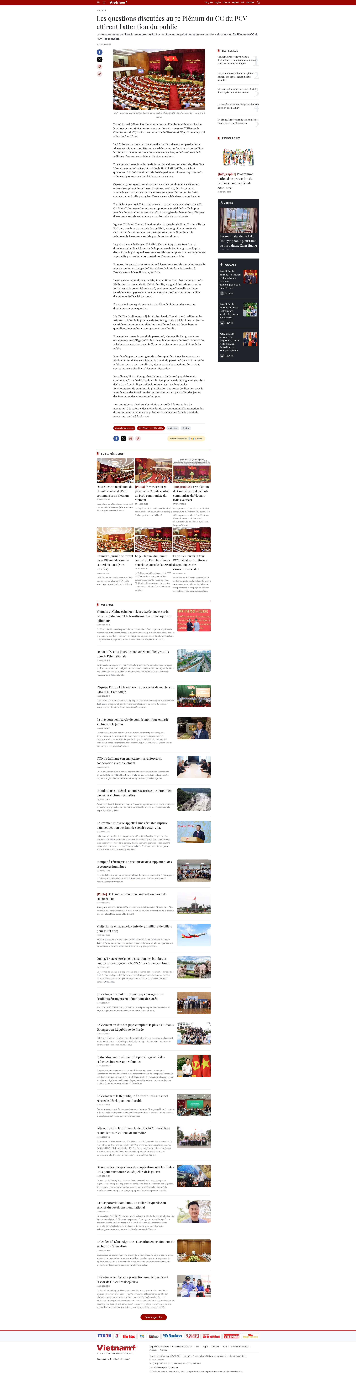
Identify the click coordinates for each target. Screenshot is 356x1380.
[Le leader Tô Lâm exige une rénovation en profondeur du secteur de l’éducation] (194, 1250)
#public (186, 428)
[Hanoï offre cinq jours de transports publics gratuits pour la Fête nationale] (194, 660)
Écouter (229, 293)
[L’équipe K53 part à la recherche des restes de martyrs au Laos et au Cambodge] (194, 696)
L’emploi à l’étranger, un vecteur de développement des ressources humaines (134, 864)
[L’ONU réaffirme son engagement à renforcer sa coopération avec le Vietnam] (194, 767)
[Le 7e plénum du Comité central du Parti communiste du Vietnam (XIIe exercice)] (192, 470)
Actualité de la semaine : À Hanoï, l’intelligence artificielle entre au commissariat (229, 311)
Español (235, 2)
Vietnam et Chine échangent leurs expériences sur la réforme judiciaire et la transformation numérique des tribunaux (134, 616)
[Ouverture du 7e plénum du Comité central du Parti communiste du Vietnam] (115, 470)
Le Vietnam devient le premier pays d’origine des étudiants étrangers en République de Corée (130, 996)
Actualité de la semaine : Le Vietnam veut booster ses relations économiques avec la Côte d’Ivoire (230, 279)
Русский (250, 2)
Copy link (99, 74)
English (218, 2)
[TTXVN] (104, 1336)
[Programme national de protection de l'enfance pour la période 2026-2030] (238, 156)
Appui (205, 1346)
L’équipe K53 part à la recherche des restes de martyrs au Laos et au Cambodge (135, 689)
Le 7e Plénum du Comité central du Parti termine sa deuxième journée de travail (153, 560)
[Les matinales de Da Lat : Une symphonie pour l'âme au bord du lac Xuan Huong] (238, 220)
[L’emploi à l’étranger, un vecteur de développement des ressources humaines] (194, 870)
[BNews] (141, 1336)
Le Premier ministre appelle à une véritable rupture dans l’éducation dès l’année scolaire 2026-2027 (132, 825)
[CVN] (192, 1336)
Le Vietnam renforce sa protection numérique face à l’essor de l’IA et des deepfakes (132, 1279)
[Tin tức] (129, 1336)
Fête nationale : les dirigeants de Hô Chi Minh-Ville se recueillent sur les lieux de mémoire (133, 1130)
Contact (163, 1349)
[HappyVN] (250, 1336)
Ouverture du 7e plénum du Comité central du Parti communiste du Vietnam (115, 491)
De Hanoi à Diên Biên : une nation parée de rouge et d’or (131, 896)
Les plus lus (230, 50)
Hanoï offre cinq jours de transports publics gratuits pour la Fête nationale (133, 653)
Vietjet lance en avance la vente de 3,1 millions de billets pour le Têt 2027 (134, 928)
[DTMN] (211, 1336)
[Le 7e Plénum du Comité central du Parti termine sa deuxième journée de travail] (153, 539)
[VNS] (172, 1336)
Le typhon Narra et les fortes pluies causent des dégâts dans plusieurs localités (235, 76)
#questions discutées (124, 428)
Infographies (231, 138)
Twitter (99, 59)
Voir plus (107, 605)
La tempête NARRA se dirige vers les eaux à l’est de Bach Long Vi (238, 106)
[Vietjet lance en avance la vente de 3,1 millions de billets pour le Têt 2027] (194, 935)
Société (101, 10)
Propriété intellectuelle (159, 1346)
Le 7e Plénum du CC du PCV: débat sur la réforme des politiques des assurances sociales (190, 562)
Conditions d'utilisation (182, 1346)
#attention (172, 428)
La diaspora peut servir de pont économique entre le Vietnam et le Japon (133, 721)
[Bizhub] (153, 1336)
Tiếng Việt (209, 2)
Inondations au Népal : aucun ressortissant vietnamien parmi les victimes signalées (134, 792)
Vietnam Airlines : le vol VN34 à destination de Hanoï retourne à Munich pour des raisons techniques (238, 60)
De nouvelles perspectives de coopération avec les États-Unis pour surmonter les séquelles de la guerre (135, 1169)
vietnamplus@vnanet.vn (167, 1367)
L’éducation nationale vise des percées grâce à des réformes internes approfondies (131, 1059)
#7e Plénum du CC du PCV (151, 428)
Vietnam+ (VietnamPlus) (118, 2)
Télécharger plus (153, 1317)
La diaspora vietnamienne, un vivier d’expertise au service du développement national (131, 1205)
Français (226, 2)
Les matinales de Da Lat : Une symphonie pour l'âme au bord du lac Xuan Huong (238, 240)
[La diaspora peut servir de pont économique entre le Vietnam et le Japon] (194, 728)
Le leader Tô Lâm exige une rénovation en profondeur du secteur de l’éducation (136, 1243)
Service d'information (239, 1346)
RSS (197, 1346)
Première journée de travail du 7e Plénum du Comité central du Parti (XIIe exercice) (115, 562)
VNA (225, 1346)
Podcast (230, 264)
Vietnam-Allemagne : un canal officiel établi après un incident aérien (237, 91)
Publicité (153, 1349)
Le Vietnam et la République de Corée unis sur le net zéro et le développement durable (132, 1098)
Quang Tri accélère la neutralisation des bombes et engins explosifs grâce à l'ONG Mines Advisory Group (133, 960)
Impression (99, 67)
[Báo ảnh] (231, 1336)
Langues (215, 1346)
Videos (228, 203)
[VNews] (117, 1336)
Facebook (99, 52)
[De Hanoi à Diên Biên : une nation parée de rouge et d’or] (194, 903)
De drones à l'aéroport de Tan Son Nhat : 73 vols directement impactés (238, 121)
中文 (242, 2)
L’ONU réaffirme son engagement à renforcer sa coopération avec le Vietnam (129, 760)
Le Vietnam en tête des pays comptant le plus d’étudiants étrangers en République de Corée (135, 1027)
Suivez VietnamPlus (178, 438)
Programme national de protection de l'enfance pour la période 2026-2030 (235, 181)
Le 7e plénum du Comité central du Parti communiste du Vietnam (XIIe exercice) (191, 493)
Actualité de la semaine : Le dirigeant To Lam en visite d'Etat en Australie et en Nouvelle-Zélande (230, 342)
